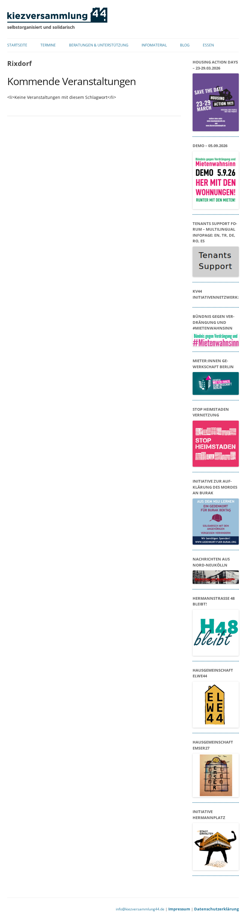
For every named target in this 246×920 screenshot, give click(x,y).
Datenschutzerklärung (216, 909)
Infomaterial (154, 45)
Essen (208, 45)
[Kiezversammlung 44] (57, 21)
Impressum (179, 909)
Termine (48, 45)
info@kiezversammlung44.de (140, 909)
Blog (185, 45)
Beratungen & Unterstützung (98, 45)
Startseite (17, 45)
